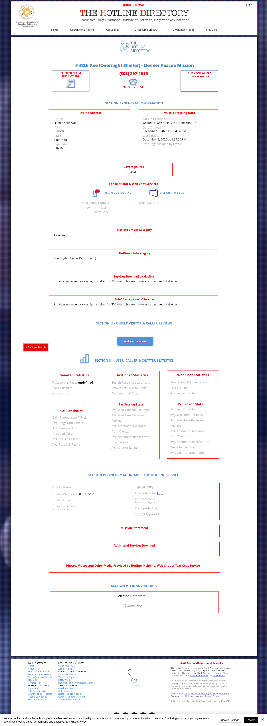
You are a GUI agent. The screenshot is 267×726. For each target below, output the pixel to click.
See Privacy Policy (75, 721)
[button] (34, 683)
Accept (251, 720)
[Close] (262, 720)
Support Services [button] (212, 696)
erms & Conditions (199, 675)
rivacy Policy (220, 675)
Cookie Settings (230, 720)
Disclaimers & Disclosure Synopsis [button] (200, 693)
